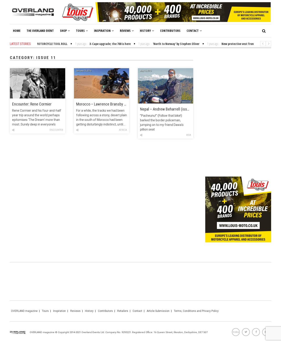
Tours (80, 31)
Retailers (122, 311)
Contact (193, 31)
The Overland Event (40, 31)
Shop (63, 31)
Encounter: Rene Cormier (32, 104)
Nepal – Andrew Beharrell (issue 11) (165, 109)
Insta (236, 332)
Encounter (56, 130)
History (145, 31)
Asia (188, 135)
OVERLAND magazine (24, 311)
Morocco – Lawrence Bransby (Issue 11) (101, 104)
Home (16, 31)
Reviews (125, 31)
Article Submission (158, 311)
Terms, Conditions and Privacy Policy (196, 311)
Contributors (170, 31)
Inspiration (102, 31)
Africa (123, 130)
